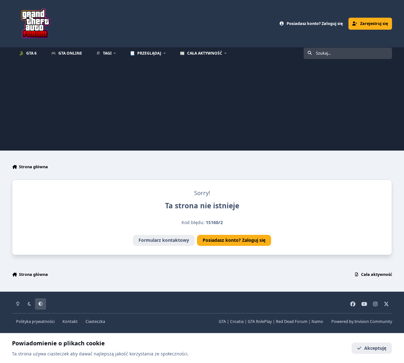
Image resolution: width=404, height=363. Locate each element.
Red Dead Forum (291, 321)
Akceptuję (375, 348)
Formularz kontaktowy (164, 240)
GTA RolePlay (260, 321)
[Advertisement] (202, 106)
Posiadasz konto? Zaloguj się (234, 240)
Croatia (237, 321)
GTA (222, 321)
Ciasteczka (95, 321)
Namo (317, 321)
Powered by (361, 321)
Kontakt (70, 321)
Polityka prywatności (35, 321)
